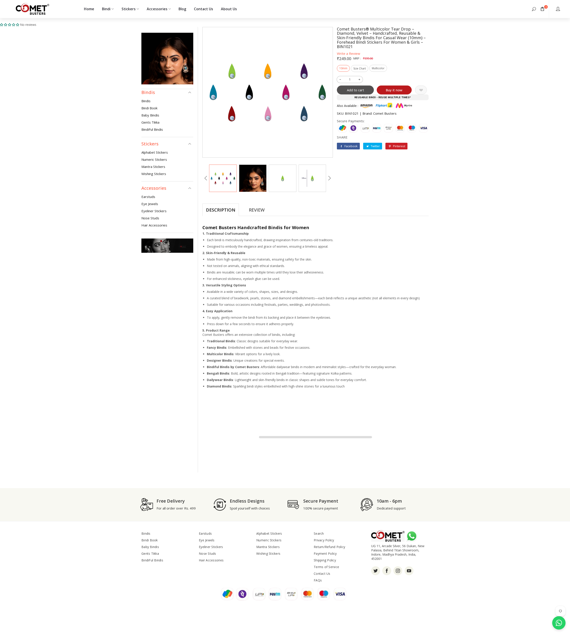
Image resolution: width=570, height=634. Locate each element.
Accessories (157, 8)
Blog (182, 8)
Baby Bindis (150, 115)
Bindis (146, 101)
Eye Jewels (149, 204)
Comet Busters (385, 113)
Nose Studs (150, 218)
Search (319, 533)
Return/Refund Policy (329, 547)
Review (257, 210)
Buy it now (394, 90)
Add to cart (355, 90)
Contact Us (203, 8)
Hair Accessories (154, 225)
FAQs (318, 580)
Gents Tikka (150, 122)
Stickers (129, 8)
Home (89, 8)
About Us (229, 8)
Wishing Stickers (153, 173)
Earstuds (148, 196)
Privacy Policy (324, 540)
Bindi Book (149, 108)
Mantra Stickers (153, 166)
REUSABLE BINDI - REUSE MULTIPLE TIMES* (382, 97)
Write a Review (348, 53)
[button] (534, 9)
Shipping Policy (325, 560)
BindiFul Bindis (152, 129)
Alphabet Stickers (154, 152)
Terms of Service (326, 567)
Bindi (106, 8)
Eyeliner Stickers (154, 211)
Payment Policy (325, 553)
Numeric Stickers (154, 159)
